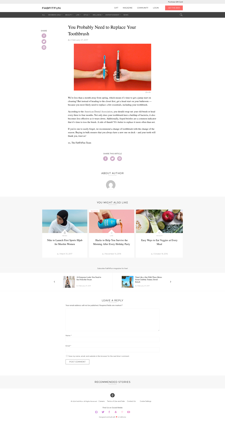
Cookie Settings (145, 401)
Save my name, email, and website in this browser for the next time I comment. (98, 356)
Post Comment (77, 362)
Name (69, 335)
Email (68, 346)
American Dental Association (98, 111)
